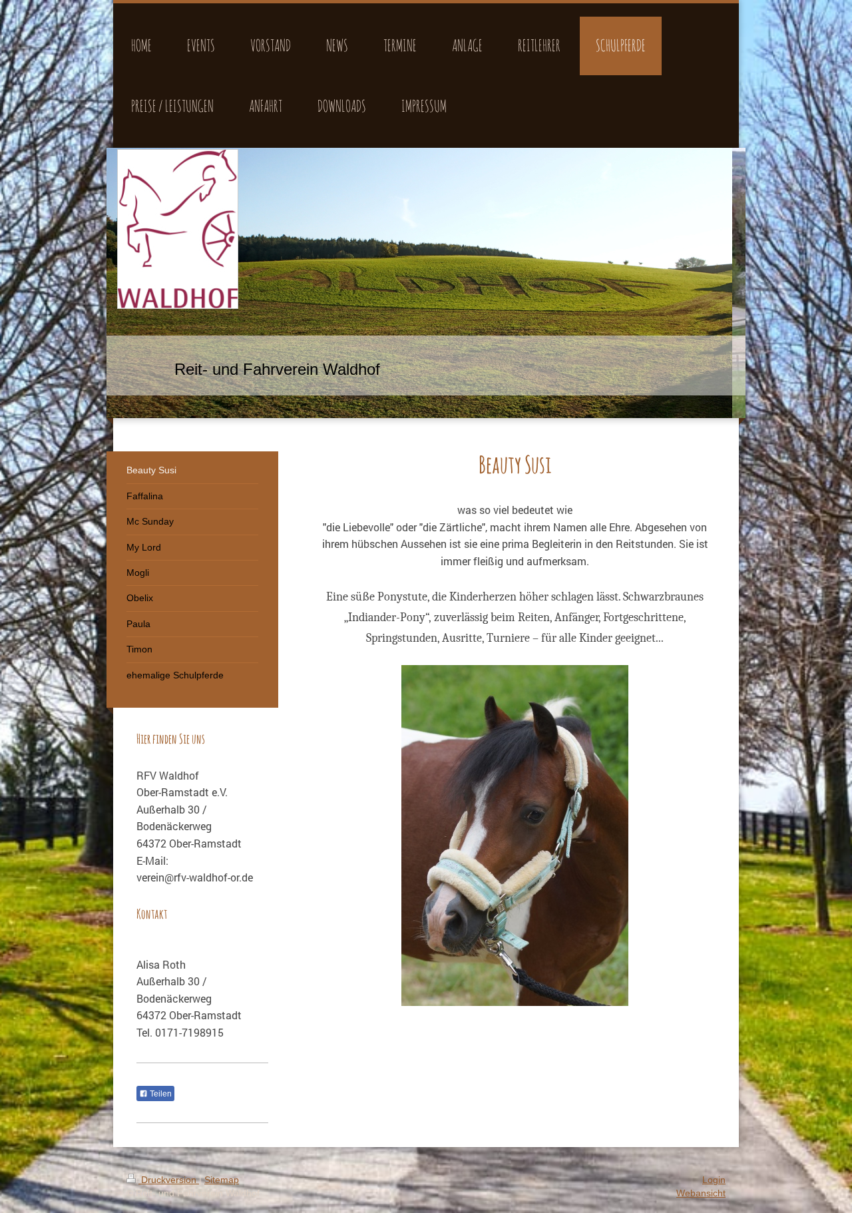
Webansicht (701, 1193)
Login (714, 1179)
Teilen (160, 1093)
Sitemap (221, 1179)
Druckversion (168, 1179)
